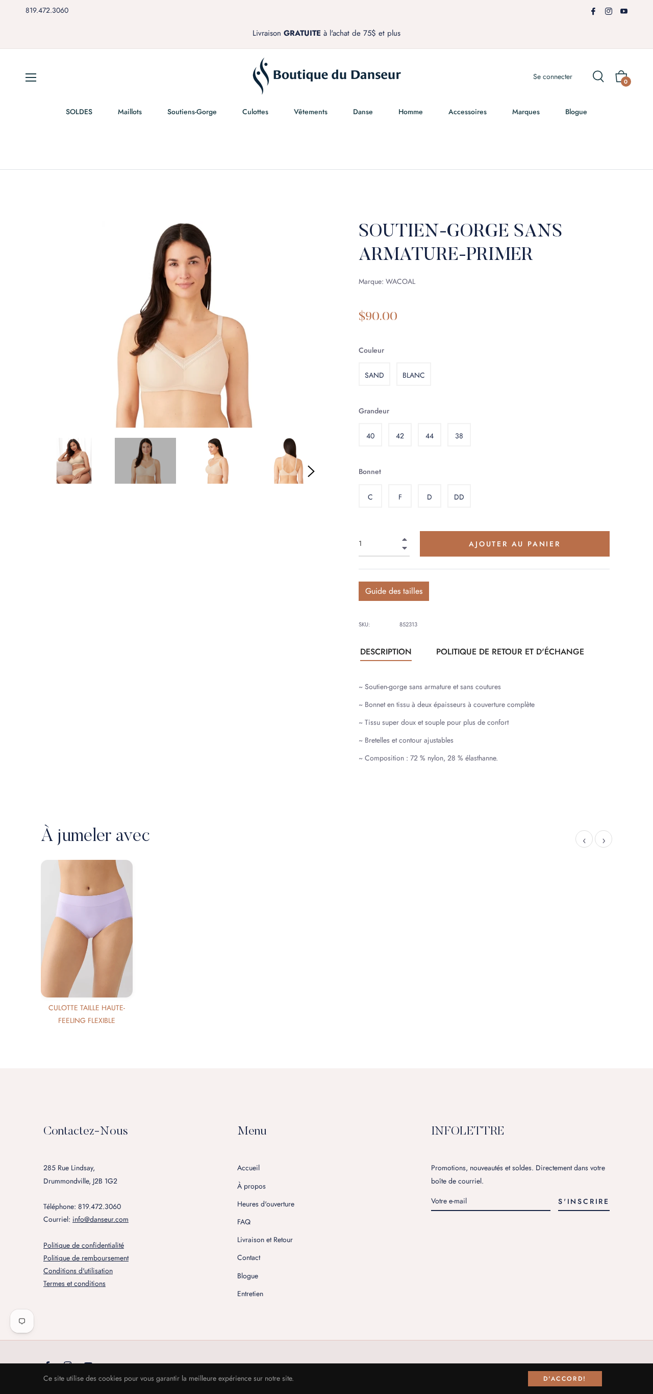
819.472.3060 (47, 10)
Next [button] (311, 471)
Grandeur (374, 411)
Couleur (371, 350)
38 (459, 436)
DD (459, 497)
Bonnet (370, 471)
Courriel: (86, 1219)
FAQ (243, 1222)
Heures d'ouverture (265, 1204)
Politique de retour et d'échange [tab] (510, 651)
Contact (248, 1257)
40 (370, 436)
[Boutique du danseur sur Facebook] (593, 10)
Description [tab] (386, 651)
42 (400, 436)
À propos (251, 1186)
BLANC (414, 375)
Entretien (250, 1293)
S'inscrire (584, 1201)
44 (429, 436)
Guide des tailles (393, 591)
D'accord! (565, 1378)
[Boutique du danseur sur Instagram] (608, 10)
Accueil (248, 1168)
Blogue (247, 1276)
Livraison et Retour (265, 1239)
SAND (374, 375)
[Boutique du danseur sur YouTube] (623, 10)
